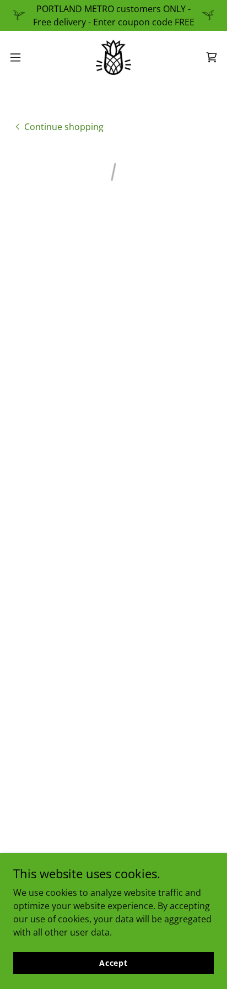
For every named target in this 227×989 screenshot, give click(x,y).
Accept (113, 963)
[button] (20, 57)
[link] (113, 57)
